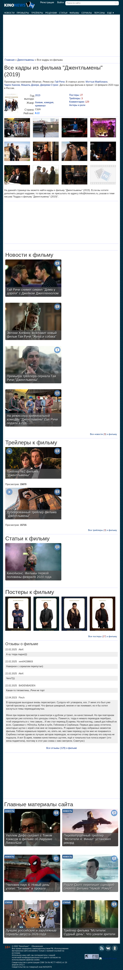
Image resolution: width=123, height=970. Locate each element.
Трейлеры (37, 13)
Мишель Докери (30, 84)
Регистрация (47, 2)
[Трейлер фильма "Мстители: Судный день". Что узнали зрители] (90, 919)
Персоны (99, 13)
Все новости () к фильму (103, 434)
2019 (37, 95)
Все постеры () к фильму (102, 636)
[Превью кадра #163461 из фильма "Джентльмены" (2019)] (17, 175)
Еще (110, 13)
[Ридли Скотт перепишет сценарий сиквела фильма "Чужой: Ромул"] (90, 874)
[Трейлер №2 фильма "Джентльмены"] (33, 463)
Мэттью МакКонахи (96, 81)
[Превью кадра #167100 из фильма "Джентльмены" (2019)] (17, 152)
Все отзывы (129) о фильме (61, 748)
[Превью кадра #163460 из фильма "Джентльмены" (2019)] (45, 175)
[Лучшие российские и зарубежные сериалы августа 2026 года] (32, 919)
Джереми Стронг (49, 84)
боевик (39, 102)
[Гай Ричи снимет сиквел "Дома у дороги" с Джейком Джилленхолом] (33, 278)
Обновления (37, 946)
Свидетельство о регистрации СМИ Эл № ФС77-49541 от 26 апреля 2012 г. (39, 963)
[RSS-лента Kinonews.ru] (102, 948)
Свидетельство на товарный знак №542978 (32, 967)
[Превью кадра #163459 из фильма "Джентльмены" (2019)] (74, 175)
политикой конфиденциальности (27, 957)
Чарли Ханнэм (12, 84)
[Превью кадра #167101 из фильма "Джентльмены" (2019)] (103, 128)
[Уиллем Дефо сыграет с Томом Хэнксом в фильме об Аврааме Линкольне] (32, 828)
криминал (40, 105)
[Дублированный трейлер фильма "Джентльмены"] (33, 504)
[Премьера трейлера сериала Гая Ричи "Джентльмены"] (33, 365)
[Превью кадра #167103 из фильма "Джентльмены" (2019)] (45, 128)
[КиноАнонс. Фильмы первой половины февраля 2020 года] (33, 562)
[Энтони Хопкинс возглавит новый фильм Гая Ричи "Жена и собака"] (33, 322)
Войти (60, 2)
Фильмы (74, 13)
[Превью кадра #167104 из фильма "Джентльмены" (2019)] (17, 128)
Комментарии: (79, 101)
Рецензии (51, 13)
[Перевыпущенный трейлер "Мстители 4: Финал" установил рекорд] (90, 828)
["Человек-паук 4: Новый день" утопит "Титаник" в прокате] (32, 874)
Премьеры (23, 13)
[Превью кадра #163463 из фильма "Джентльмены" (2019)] (74, 152)
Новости (9, 13)
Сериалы (86, 13)
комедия (48, 102)
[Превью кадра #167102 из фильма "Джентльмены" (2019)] (74, 128)
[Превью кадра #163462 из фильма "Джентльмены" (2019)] (103, 152)
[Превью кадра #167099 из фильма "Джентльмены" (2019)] (45, 152)
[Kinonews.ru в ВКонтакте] (108, 948)
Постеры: (76, 95)
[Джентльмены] (11, 104)
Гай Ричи (60, 81)
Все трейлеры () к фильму (102, 530)
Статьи (63, 13)
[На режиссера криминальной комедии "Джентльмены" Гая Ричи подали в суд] (33, 408)
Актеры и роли (77, 105)
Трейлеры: (76, 98)
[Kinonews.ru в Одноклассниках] (115, 948)
